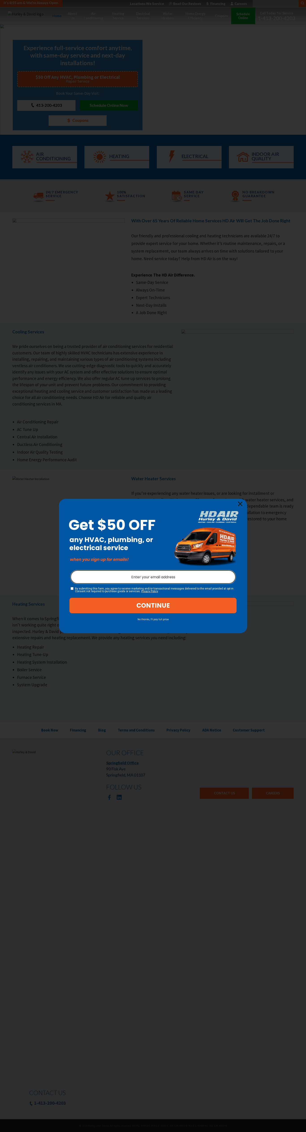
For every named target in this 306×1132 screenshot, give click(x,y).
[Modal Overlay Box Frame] (153, 566)
